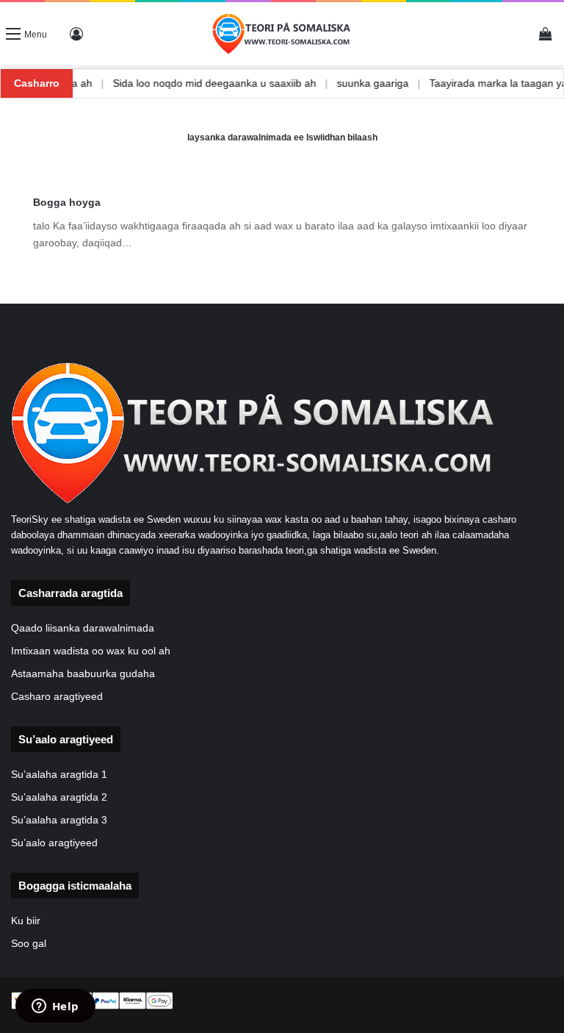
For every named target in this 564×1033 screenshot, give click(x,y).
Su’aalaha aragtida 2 (59, 797)
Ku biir (25, 920)
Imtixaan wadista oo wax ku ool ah (90, 651)
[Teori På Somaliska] (282, 33)
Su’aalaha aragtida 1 (59, 774)
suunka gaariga (394, 83)
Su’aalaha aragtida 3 (59, 820)
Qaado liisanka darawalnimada (82, 628)
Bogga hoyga (67, 202)
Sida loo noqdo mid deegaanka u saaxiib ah (235, 83)
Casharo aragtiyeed (57, 696)
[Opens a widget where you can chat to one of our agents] (55, 1007)
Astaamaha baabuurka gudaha (83, 673)
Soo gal (28, 943)
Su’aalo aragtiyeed (54, 842)
